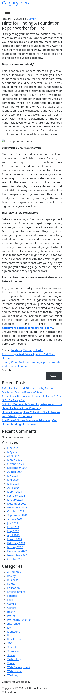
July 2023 (12, 523)
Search (6, 370)
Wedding (12, 675)
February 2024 (16, 495)
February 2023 (16, 543)
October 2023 (15, 511)
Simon (32, 19)
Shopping (13, 647)
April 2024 (13, 487)
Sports (11, 655)
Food (10, 600)
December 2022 (17, 551)
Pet (9, 635)
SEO (9, 643)
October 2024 (15, 464)
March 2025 (14, 460)
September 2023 (17, 515)
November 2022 (17, 555)
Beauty (11, 576)
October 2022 (15, 559)
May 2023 (13, 531)
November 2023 (17, 507)
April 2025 (13, 456)
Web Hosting (15, 671)
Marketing (13, 631)
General (12, 608)
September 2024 (17, 468)
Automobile (14, 572)
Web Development (18, 667)
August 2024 (15, 472)
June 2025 (13, 448)
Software (13, 651)
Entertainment (16, 592)
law (9, 627)
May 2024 (13, 484)
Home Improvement (19, 619)
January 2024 (15, 499)
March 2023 (14, 539)
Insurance (13, 623)
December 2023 (17, 503)
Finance (12, 596)
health (11, 611)
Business (12, 580)
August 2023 (15, 519)
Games (11, 604)
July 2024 (12, 476)
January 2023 (15, 547)
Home (11, 615)
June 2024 (13, 480)
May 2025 (13, 452)
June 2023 (13, 527)
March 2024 (14, 491)
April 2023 (13, 535)
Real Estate (14, 639)
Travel (11, 663)
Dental (11, 584)
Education (13, 588)
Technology (14, 659)
